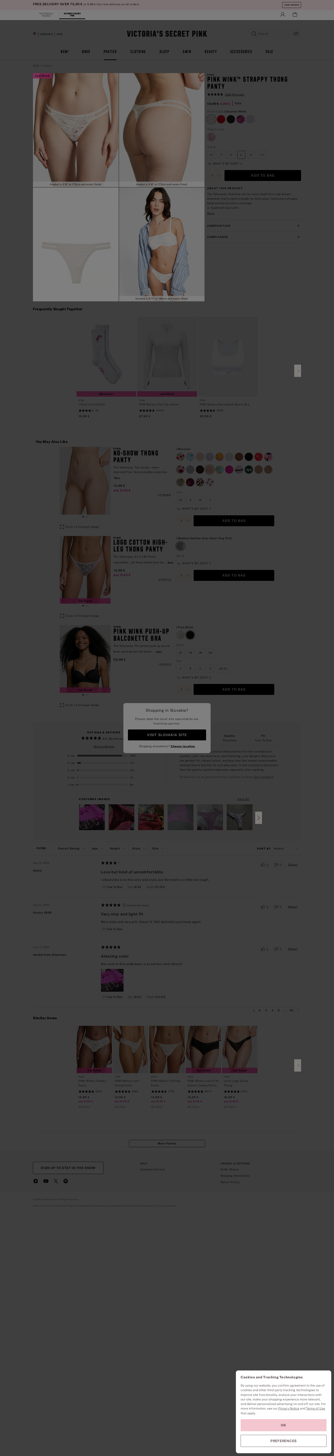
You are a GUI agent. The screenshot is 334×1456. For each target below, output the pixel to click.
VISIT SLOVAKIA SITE (167, 735)
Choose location (183, 746)
